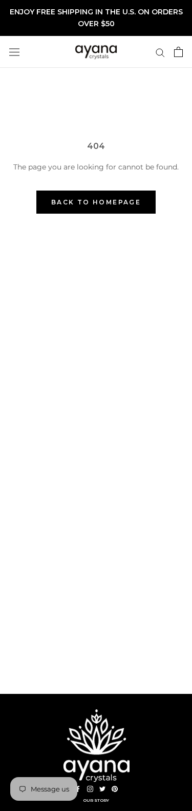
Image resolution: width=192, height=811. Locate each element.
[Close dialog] (181, 357)
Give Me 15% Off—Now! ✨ (50, 419)
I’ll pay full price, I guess (50, 448)
